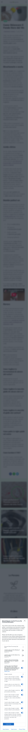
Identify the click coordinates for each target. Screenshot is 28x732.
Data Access (14, 729)
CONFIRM (8, 724)
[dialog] (14, 675)
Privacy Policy (22, 729)
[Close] (25, 621)
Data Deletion (6, 729)
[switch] (22, 650)
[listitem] (14, 647)
